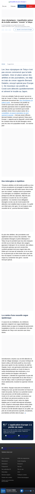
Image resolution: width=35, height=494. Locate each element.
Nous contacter (5, 458)
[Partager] (3, 30)
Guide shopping (22, 461)
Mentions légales (6, 474)
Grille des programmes (23, 458)
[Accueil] (17, 1)
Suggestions (10, 64)
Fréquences (5, 466)
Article (3, 64)
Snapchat (14, 455)
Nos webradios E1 (6, 469)
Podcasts (13, 6)
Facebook (8, 455)
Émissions (21, 6)
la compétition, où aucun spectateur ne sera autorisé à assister (15, 113)
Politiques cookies (22, 474)
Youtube (11, 455)
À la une (4, 6)
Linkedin (16, 455)
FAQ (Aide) (4, 472)
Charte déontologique (23, 477)
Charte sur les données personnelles (8, 481)
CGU (19, 472)
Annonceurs (5, 461)
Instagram (5, 455)
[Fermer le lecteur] (33, 491)
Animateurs (4, 463)
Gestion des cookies (7, 477)
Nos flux (20, 466)
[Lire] (22, 491)
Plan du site (21, 469)
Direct (30, 6)
